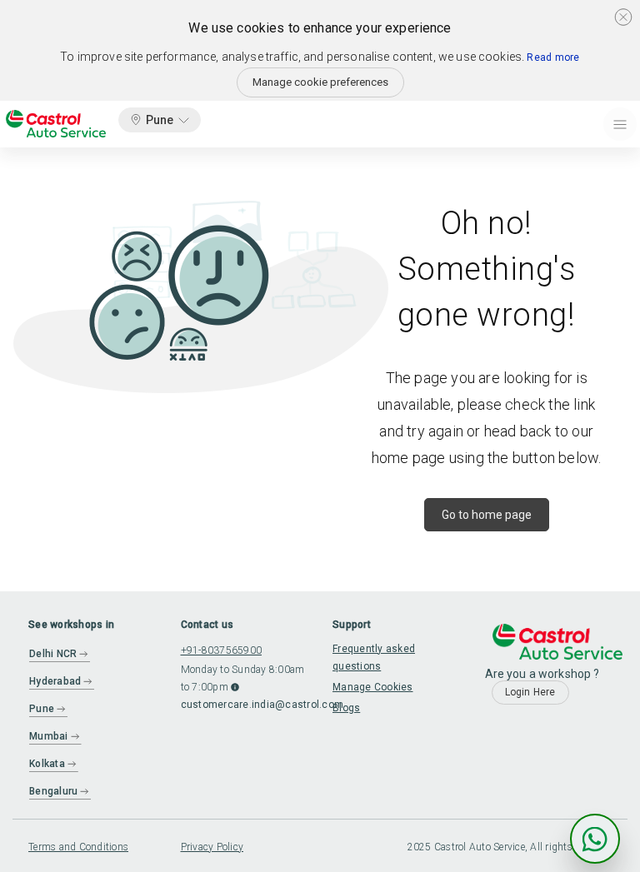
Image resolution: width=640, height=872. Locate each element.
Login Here (530, 692)
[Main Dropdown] (620, 124)
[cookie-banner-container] (623, 16)
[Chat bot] (595, 839)
